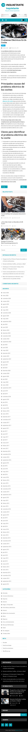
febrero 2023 (6, 330)
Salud (4, 627)
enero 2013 (5, 569)
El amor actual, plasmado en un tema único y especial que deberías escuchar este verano (14, 272)
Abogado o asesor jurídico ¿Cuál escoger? (24, 187)
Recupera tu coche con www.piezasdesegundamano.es (9, 242)
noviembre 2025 (7, 298)
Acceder (5, 642)
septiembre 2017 (7, 425)
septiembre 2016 (7, 460)
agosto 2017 (6, 428)
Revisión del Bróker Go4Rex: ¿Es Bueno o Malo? (14, 264)
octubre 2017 (6, 422)
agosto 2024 (6, 315)
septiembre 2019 (7, 388)
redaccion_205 (17, 217)
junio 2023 (5, 327)
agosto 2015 (6, 497)
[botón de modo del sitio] (22, 20)
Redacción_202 (15, 48)
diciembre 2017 (6, 416)
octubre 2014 (6, 512)
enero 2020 (5, 385)
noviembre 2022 (7, 336)
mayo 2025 (5, 310)
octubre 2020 (6, 373)
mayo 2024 (5, 318)
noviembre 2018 (7, 396)
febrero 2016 (6, 480)
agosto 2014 (6, 515)
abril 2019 (5, 393)
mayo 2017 (5, 437)
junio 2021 (5, 364)
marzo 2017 (6, 442)
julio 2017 (5, 431)
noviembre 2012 (7, 575)
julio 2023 (5, 324)
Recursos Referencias (8, 624)
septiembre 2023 (7, 321)
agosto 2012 (6, 584)
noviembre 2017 (7, 419)
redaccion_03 (13, 705)
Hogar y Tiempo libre (8, 604)
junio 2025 (5, 307)
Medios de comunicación (9, 613)
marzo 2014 (6, 529)
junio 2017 (5, 434)
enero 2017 (5, 448)
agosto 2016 (6, 463)
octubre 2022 (6, 338)
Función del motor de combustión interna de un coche (13, 214)
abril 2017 (5, 439)
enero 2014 (5, 535)
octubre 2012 (6, 578)
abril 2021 (5, 367)
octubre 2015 (6, 491)
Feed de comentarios (8, 648)
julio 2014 (5, 517)
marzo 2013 (6, 564)
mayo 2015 (5, 500)
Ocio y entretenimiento (8, 622)
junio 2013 (5, 555)
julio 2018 (5, 402)
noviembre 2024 (7, 312)
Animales (5, 593)
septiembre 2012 (7, 581)
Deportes (5, 598)
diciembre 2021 (6, 353)
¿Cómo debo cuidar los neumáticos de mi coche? (12, 222)
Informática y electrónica (9, 607)
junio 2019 (5, 390)
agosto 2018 (6, 399)
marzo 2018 (6, 408)
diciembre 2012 (6, 572)
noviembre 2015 (7, 489)
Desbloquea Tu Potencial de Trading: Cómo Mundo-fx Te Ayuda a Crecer (13, 267)
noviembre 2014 (7, 509)
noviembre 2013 (7, 540)
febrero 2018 (6, 411)
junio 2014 (5, 520)
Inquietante (12, 8)
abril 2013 (5, 561)
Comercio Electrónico (8, 596)
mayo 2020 (5, 382)
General (5, 601)
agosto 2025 (6, 304)
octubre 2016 (6, 457)
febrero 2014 (6, 532)
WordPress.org (6, 651)
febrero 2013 (6, 566)
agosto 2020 (6, 376)
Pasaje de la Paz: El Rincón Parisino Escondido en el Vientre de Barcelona (15, 260)
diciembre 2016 (6, 451)
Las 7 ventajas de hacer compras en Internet (5, 187)
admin (14, 225)
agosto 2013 (6, 549)
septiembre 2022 (7, 341)
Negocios (5, 619)
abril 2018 (5, 405)
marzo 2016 (6, 477)
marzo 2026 (6, 292)
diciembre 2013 (6, 538)
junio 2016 (5, 468)
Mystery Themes (19, 730)
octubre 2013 (6, 543)
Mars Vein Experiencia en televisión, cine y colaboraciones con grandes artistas (13, 277)
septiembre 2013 (7, 546)
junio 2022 (5, 347)
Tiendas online (6, 633)
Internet (5, 610)
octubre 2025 (6, 301)
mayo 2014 (5, 523)
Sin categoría (6, 630)
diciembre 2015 (6, 486)
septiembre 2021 (7, 359)
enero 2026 (5, 295)
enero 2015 (5, 506)
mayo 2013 (5, 558)
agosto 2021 (6, 362)
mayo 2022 (5, 350)
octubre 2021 (6, 356)
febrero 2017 (6, 445)
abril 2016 (5, 474)
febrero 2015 (6, 503)
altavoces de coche (8, 101)
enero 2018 (5, 413)
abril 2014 (5, 526)
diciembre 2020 (6, 370)
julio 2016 (5, 465)
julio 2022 (5, 344)
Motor (3, 45)
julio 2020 (5, 379)
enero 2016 (5, 483)
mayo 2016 (5, 471)
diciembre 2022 (6, 333)
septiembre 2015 (7, 494)
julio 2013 (5, 552)
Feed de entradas (7, 645)
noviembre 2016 (7, 454)
